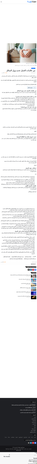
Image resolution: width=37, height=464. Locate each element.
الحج (35, 425)
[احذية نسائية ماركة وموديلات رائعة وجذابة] (33, 280)
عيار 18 (9, 437)
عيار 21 (6, 437)
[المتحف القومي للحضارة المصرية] (33, 285)
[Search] (18, 453)
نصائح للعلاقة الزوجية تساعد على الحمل (16, 258)
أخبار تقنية (34, 420)
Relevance (35, 459)
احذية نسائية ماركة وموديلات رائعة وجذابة (24, 279)
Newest (32, 459)
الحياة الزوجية (25, 437)
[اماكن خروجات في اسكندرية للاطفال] (33, 289)
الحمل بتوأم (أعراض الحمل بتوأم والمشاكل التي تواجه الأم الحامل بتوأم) (20, 134)
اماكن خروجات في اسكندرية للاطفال (25, 287)
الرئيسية (34, 65)
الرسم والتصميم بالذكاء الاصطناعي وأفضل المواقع (23, 291)
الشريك (16, 437)
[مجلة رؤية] (31, 2)
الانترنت (35, 437)
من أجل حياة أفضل (33, 432)
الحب (32, 437)
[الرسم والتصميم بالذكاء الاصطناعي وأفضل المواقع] (33, 293)
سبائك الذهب (12, 437)
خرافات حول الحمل (28, 256)
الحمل (29, 437)
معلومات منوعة (33, 430)
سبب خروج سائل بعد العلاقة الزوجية (17, 256)
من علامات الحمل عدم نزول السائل (30, 258)
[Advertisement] (18, 11)
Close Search (35, 462)
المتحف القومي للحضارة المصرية (25, 283)
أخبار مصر (34, 423)
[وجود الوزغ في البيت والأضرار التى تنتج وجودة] (33, 297)
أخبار (35, 417)
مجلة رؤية (15, 447)
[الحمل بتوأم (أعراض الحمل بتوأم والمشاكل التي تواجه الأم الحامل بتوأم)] (33, 276)
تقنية (35, 427)
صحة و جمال (30, 65)
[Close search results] (9, 455)
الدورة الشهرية (20, 437)
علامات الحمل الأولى (6, 256)
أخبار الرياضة (34, 418)
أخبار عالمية (34, 422)
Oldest (30, 459)
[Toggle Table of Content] (34, 87)
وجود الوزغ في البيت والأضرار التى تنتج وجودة (24, 296)
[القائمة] (1, 2)
